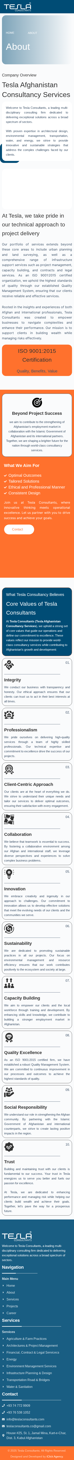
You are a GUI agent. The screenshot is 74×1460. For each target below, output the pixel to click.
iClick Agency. (55, 1456)
